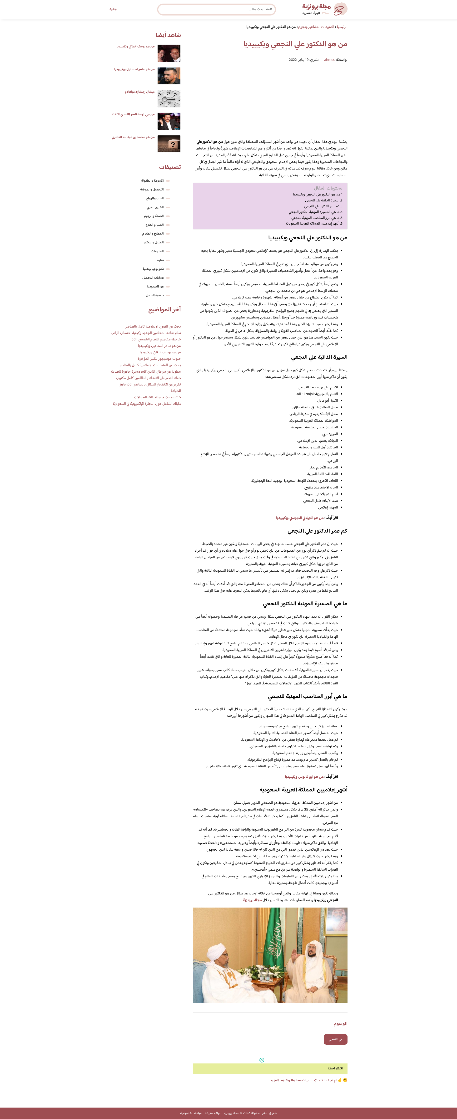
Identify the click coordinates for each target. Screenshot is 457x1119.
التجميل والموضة (152, 190)
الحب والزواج (155, 198)
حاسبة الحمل (155, 295)
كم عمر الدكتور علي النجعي (321, 206)
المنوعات (157, 251)
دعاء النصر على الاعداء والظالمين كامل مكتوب (148, 378)
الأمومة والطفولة (152, 181)
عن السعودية (155, 287)
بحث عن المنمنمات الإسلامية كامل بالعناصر (150, 365)
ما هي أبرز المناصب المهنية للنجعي (315, 218)
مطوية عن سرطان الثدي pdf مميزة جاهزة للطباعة (146, 372)
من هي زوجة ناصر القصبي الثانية (133, 115)
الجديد (114, 9)
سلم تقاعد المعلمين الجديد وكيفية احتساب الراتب (146, 333)
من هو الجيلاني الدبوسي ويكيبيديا (300, 518)
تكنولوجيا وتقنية (153, 269)
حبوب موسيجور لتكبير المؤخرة (159, 359)
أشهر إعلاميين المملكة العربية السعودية (312, 224)
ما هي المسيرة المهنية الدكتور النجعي (314, 212)
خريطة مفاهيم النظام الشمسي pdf (156, 339)
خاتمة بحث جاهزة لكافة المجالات (157, 397)
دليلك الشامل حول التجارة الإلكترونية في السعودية (147, 404)
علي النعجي (335, 1039)
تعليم (160, 260)
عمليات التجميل (153, 278)
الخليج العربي (155, 207)
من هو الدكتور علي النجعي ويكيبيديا (316, 195)
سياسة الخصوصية (191, 1113)
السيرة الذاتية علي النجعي (322, 201)
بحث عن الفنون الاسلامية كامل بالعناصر (153, 326)
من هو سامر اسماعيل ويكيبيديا (134, 69)
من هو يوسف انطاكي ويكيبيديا (136, 47)
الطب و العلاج (154, 225)
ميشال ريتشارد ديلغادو (140, 92)
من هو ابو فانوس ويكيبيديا (304, 777)
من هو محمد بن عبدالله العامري (133, 137)
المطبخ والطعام (153, 234)
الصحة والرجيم (154, 216)
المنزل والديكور (153, 243)
